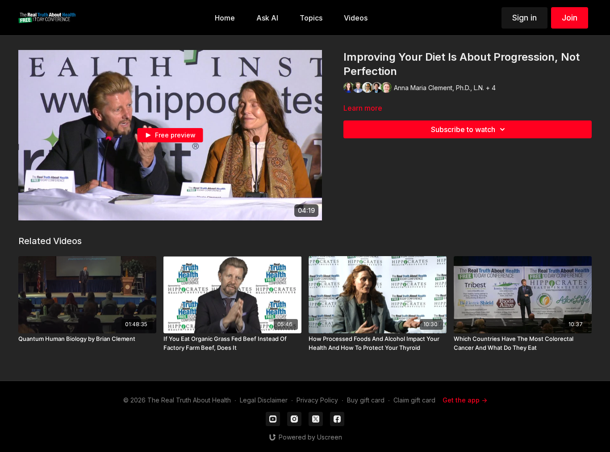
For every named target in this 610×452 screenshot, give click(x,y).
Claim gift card (414, 400)
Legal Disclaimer (264, 400)
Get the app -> (465, 400)
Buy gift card (365, 400)
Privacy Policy (317, 400)
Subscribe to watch (463, 129)
